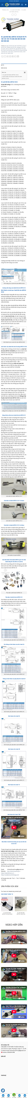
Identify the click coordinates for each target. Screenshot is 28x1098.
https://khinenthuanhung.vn (13, 871)
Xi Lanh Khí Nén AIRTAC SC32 (10, 74)
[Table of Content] (25, 72)
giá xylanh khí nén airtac (21, 48)
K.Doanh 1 (3, 1097)
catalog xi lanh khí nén (11, 47)
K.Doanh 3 (19, 1097)
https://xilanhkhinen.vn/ (7, 873)
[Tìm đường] (14, 1095)
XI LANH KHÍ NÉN (15, 10)
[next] (27, 907)
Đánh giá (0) (4, 68)
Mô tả (2, 65)
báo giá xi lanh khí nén (10, 45)
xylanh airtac (10, 53)
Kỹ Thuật (24, 1097)
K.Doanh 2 (8, 1097)
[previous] (1, 907)
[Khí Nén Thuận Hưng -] (12, 4)
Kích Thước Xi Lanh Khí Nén (6, 50)
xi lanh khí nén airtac (17, 51)
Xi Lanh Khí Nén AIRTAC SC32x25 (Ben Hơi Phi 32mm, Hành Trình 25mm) (7, 914)
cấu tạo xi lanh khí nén (10, 48)
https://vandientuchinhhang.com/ (10, 875)
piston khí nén (16, 50)
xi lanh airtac (10, 51)
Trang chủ (5, 10)
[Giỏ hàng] (25, 5)
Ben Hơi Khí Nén (18, 45)
